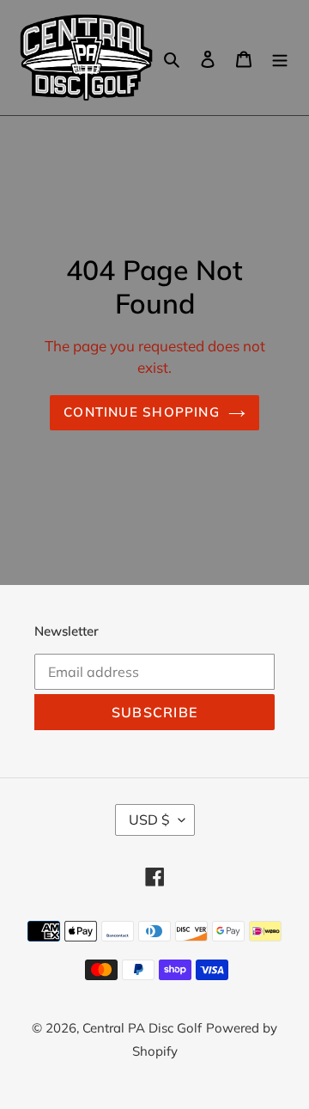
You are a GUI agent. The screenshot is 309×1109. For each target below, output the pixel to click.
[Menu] (280, 58)
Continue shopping (142, 412)
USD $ (149, 819)
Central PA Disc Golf (142, 1028)
